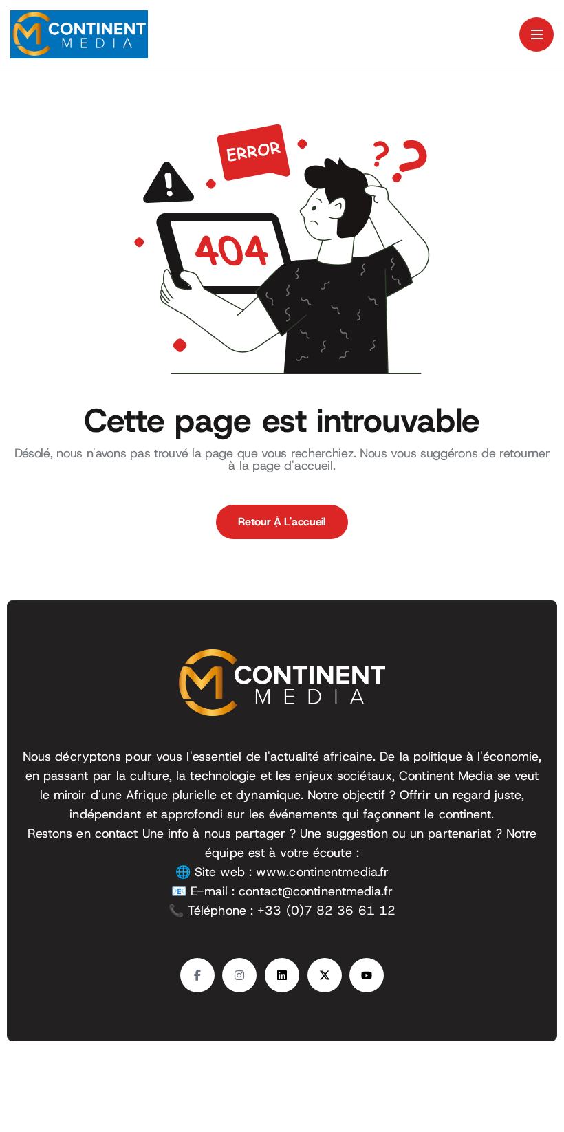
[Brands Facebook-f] (197, 975)
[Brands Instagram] (239, 975)
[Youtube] (366, 975)
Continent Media (463, 1082)
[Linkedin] (282, 975)
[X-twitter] (324, 975)
